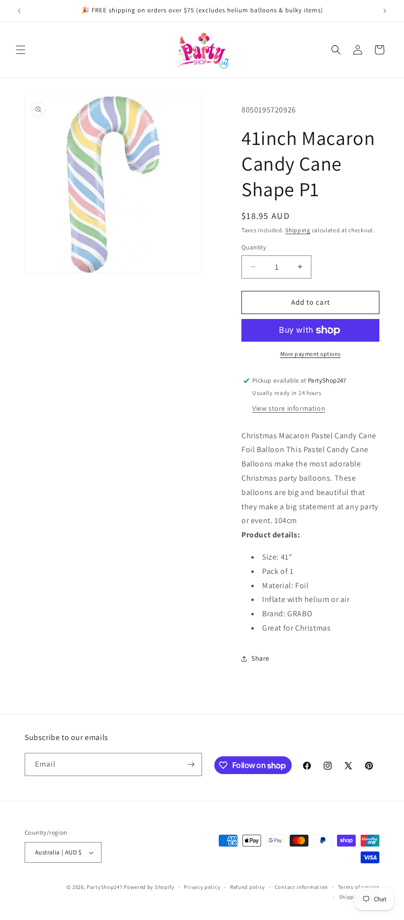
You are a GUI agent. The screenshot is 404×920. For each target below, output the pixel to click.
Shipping (297, 230)
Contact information (301, 887)
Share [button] (260, 658)
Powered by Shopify (149, 887)
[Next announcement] (385, 11)
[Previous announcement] (19, 11)
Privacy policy (202, 887)
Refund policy (247, 887)
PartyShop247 (104, 887)
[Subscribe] (191, 764)
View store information (288, 408)
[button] (21, 50)
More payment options (310, 353)
